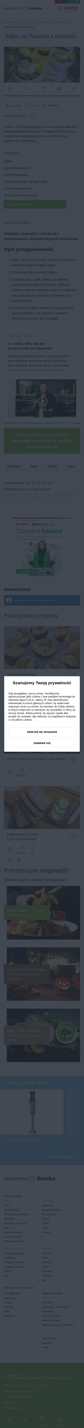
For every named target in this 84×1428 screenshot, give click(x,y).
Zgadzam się (42, 743)
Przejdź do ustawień (42, 732)
